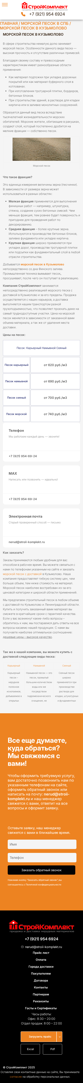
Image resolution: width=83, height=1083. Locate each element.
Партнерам (41, 994)
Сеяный (66, 665)
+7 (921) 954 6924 (47, 14)
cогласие (16, 1076)
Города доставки (41, 966)
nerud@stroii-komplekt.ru (43, 947)
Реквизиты (41, 1001)
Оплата (41, 959)
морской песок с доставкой (22, 574)
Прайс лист (41, 953)
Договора (41, 980)
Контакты (41, 987)
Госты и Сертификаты (41, 1008)
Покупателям (41, 973)
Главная (9, 23)
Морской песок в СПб (45, 23)
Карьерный (14, 665)
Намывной (39, 665)
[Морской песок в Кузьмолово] (41, 149)
